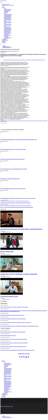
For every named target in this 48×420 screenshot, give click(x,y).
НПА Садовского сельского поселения (7, 32)
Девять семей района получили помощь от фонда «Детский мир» (13, 188)
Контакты (2, 406)
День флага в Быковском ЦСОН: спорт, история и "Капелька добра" (13, 149)
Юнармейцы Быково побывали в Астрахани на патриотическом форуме (14, 342)
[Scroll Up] (0, 419)
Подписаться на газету (6, 46)
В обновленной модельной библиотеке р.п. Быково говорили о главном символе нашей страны (18, 139)
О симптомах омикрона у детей (9, 296)
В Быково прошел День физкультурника (8, 335)
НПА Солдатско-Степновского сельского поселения (7, 34)
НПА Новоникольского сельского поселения (7, 27)
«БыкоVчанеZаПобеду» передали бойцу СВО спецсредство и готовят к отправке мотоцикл (17, 198)
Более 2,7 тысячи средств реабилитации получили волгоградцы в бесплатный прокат (16, 207)
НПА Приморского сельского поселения (7, 30)
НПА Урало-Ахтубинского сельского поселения (7, 37)
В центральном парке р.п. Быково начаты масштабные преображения (13, 339)
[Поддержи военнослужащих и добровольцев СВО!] (9, 51)
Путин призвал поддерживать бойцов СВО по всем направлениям (12, 318)
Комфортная (21, 353)
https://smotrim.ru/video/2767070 (15, 119)
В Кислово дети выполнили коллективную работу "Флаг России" (12, 159)
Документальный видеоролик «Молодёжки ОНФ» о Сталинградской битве (21, 229)
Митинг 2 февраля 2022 (6, 251)
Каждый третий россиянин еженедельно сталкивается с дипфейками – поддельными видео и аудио (19, 326)
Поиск (12, 406)
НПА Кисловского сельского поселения (7, 20)
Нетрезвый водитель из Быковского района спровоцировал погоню (13, 346)
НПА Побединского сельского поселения (7, 29)
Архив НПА (6, 38)
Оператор (2, 56)
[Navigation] (0, 44)
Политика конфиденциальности (7, 409)
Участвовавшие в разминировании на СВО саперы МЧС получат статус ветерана (15, 322)
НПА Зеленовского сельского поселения (7, 18)
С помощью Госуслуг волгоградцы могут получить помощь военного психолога (15, 202)
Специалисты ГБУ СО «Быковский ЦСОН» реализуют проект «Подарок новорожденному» (17, 350)
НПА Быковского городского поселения (7, 12)
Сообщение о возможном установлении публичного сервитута (12, 315)
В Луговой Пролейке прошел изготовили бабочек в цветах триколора (13, 168)
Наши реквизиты (7, 406)
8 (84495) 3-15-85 (6, 4)
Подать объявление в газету (7, 47)
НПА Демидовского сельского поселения (7, 16)
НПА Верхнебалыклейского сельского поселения (8, 14)
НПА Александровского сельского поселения (7, 9)
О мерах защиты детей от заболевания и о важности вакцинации (18, 274)
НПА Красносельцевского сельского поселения (7, 22)
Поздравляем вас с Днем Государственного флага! (9, 178)
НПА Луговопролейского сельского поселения (7, 24)
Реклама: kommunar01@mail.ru (8, 5)
